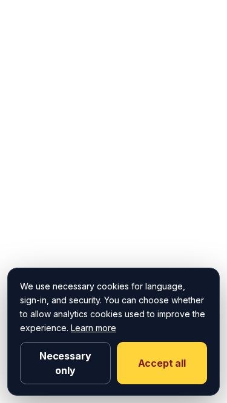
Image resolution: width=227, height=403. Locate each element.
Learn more (93, 328)
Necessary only (65, 363)
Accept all (162, 363)
